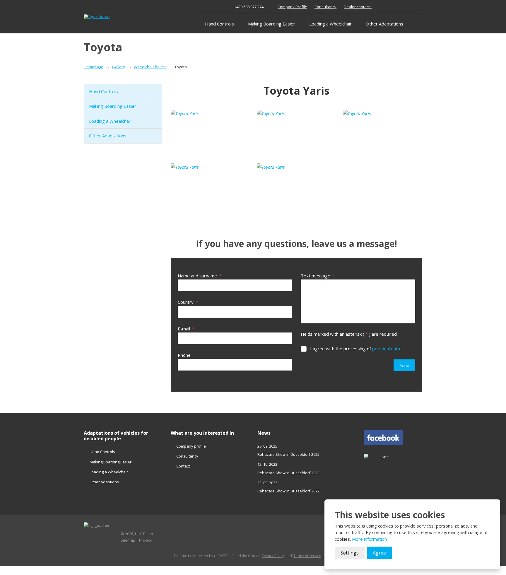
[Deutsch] (406, 7)
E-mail (186, 329)
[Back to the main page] (110, 16)
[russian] (412, 7)
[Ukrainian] (419, 7)
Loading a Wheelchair (330, 24)
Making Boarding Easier (271, 24)
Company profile (191, 446)
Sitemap (128, 540)
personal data (386, 349)
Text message (318, 276)
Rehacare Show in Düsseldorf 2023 (288, 472)
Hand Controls (219, 24)
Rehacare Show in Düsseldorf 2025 (288, 454)
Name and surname (200, 276)
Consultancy (325, 6)
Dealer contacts (358, 6)
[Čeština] (393, 7)
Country (188, 302)
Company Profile (292, 6)
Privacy (145, 540)
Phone (184, 355)
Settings (350, 553)
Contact (183, 466)
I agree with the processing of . (355, 349)
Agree (379, 553)
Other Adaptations (384, 24)
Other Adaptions (104, 481)
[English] (399, 7)
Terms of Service (307, 556)
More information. (370, 539)
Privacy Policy (273, 556)
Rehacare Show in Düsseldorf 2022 (288, 491)
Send (404, 365)
